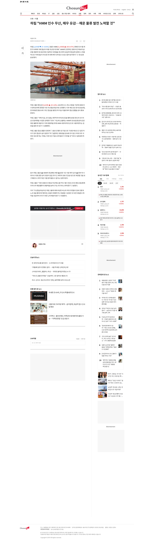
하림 (31, 47)
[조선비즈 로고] (77, 7)
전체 (100, 183)
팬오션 (40, 105)
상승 (101, 179)
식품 (36, 19)
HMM (55, 47)
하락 (107, 179)
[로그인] (133, 10)
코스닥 (111, 183)
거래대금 (114, 179)
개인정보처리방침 (44, 529)
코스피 (105, 183)
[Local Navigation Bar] (21, 14)
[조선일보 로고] (24, 2)
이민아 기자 (33, 38)
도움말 (77, 339)
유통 (31, 19)
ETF (117, 183)
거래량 (120, 179)
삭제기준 (83, 339)
